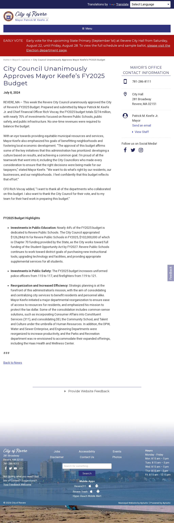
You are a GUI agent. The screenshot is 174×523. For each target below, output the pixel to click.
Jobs (57, 451)
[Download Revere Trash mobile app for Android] (98, 491)
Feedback (170, 272)
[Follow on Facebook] (125, 151)
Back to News (12, 362)
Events (117, 451)
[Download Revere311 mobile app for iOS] (90, 486)
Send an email (141, 125)
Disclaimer (57, 457)
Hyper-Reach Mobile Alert (87, 496)
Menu (88, 28)
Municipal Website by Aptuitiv (133, 502)
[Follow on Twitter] (133, 151)
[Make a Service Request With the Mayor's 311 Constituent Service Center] (20, 468)
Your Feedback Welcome (17, 484)
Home (6, 60)
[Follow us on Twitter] (10, 468)
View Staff (142, 132)
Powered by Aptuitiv (160, 502)
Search (87, 473)
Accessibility (87, 451)
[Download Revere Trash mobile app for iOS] (91, 491)
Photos (117, 457)
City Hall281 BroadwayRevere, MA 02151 (144, 99)
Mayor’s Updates (21, 60)
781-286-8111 (141, 81)
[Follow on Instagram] (140, 151)
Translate (122, 4)
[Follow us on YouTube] (15, 468)
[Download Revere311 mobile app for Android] (96, 486)
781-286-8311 (11, 463)
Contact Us (87, 457)
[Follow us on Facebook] (5, 468)
